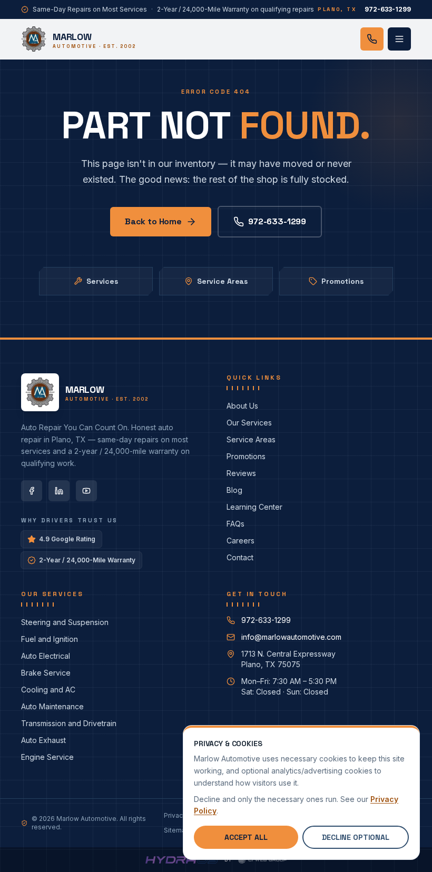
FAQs (235, 523)
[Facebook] (31, 490)
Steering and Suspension (65, 622)
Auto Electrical (45, 655)
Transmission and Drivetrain (68, 723)
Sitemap (177, 830)
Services (102, 281)
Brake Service (46, 672)
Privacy (175, 815)
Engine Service (47, 756)
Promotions (342, 281)
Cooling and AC (48, 689)
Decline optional (355, 837)
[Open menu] (399, 39)
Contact (240, 557)
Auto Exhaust (43, 740)
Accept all (246, 837)
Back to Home (153, 221)
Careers (240, 540)
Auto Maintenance (52, 706)
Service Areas (222, 281)
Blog (234, 489)
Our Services (249, 422)
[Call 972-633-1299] (372, 39)
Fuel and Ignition (49, 639)
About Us (242, 405)
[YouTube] (86, 490)
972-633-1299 (277, 221)
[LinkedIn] (59, 490)
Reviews (241, 473)
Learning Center (254, 506)
